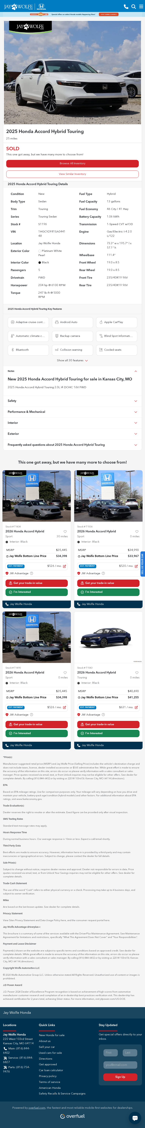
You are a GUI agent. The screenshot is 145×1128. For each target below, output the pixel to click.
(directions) (117, 778)
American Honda (50, 1088)
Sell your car (47, 1047)
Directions (45, 1059)
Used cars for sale (50, 1053)
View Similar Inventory (72, 174)
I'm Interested (22, 592)
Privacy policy (47, 1076)
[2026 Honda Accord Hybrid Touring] (108, 637)
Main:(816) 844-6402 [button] (16, 1050)
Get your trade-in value (28, 583)
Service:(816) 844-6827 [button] (18, 1060)
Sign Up (120, 1077)
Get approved (48, 1064)
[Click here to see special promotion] (72, 14)
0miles (135, 536)
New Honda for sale (52, 1035)
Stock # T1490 (13, 668)
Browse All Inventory (72, 163)
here (63, 920)
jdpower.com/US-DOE (112, 999)
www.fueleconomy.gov (29, 799)
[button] (126, 6)
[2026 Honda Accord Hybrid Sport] (36, 496)
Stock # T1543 (85, 668)
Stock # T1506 (85, 527)
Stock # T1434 (13, 527)
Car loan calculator (51, 1070)
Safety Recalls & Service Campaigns (62, 1093)
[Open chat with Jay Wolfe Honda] (135, 1118)
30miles (62, 536)
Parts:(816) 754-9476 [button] (16, 1069)
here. (107, 920)
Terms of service (49, 1082)
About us (45, 1041)
